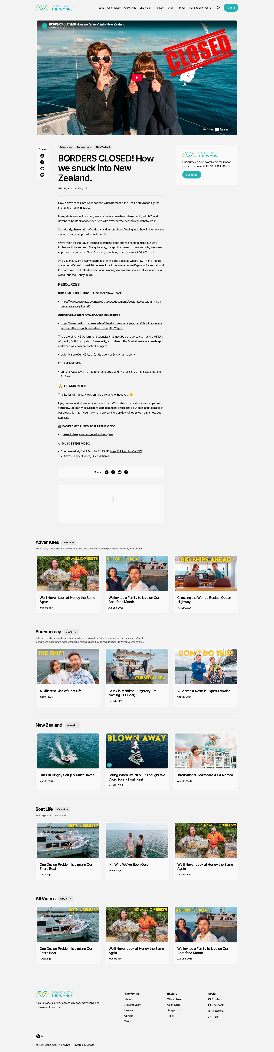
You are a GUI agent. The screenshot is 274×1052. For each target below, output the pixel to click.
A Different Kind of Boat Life (60, 691)
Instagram (217, 1010)
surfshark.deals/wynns (74, 371)
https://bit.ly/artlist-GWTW (126, 451)
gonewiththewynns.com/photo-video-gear (87, 434)
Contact (128, 1015)
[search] (218, 7)
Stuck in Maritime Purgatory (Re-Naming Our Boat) (133, 693)
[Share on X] (42, 156)
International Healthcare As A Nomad (205, 775)
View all (67, 542)
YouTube (217, 999)
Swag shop (173, 1010)
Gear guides (114, 7)
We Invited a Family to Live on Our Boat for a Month (134, 600)
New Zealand (103, 147)
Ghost (90, 1044)
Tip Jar (181, 7)
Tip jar (170, 1015)
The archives (174, 999)
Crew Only (130, 7)
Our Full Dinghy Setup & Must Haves (66, 775)
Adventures (66, 147)
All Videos (45, 898)
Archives (158, 7)
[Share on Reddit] (42, 168)
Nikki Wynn (64, 188)
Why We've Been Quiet (131, 864)
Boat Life (44, 809)
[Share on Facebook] (42, 162)
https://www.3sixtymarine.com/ (116, 354)
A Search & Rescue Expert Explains (203, 691)
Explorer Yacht (132, 1004)
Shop (170, 7)
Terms (127, 1021)
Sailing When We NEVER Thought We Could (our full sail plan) (136, 777)
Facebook (218, 1005)
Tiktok (215, 1016)
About (100, 7)
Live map (145, 7)
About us (129, 999)
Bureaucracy (84, 147)
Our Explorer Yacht (200, 7)
